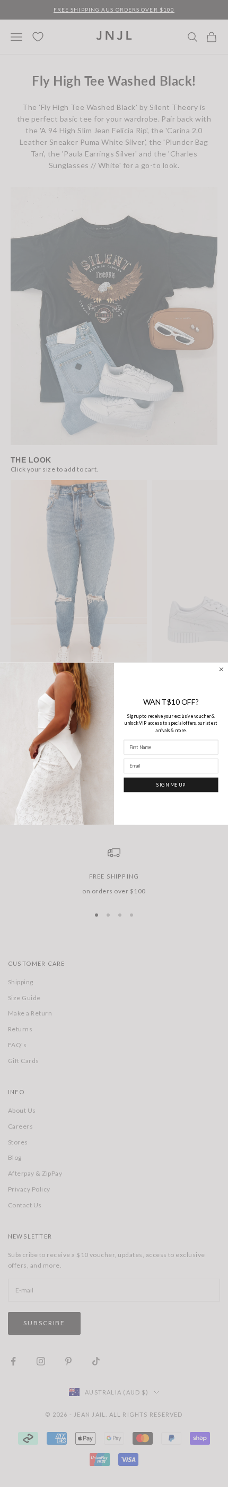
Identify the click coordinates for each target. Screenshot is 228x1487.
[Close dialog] (221, 669)
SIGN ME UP (171, 784)
